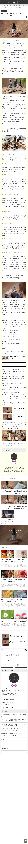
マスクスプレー (3, 11)
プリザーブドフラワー (7, 5)
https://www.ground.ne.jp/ (8, 707)
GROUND (14, 463)
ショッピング (25, 5)
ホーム (2, 5)
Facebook (22, 664)
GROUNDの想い (19, 5)
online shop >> (7, 660)
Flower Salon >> (20, 660)
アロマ (14, 5)
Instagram (9, 664)
